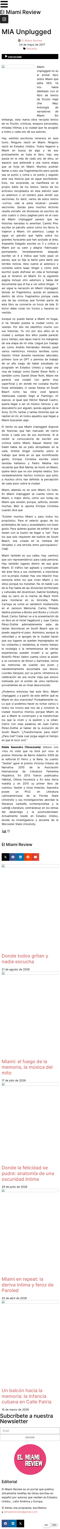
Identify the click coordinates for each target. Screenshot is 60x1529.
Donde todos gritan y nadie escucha (25, 958)
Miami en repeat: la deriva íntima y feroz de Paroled (28, 1284)
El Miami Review (20, 12)
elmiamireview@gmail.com (21, 1511)
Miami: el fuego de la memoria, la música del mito (27, 1067)
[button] (5, 857)
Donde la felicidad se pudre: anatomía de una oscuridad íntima (28, 1173)
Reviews (32, 48)
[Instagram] (4, 19)
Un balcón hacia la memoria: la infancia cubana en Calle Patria (27, 1396)
